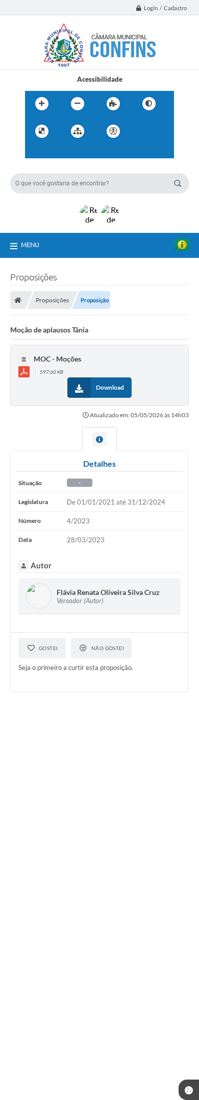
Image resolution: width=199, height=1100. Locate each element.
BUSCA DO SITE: (40, 168)
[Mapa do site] (77, 131)
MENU (30, 244)
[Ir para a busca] (57, 152)
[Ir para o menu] (35, 152)
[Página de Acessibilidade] (113, 131)
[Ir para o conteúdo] (142, 131)
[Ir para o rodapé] (80, 152)
